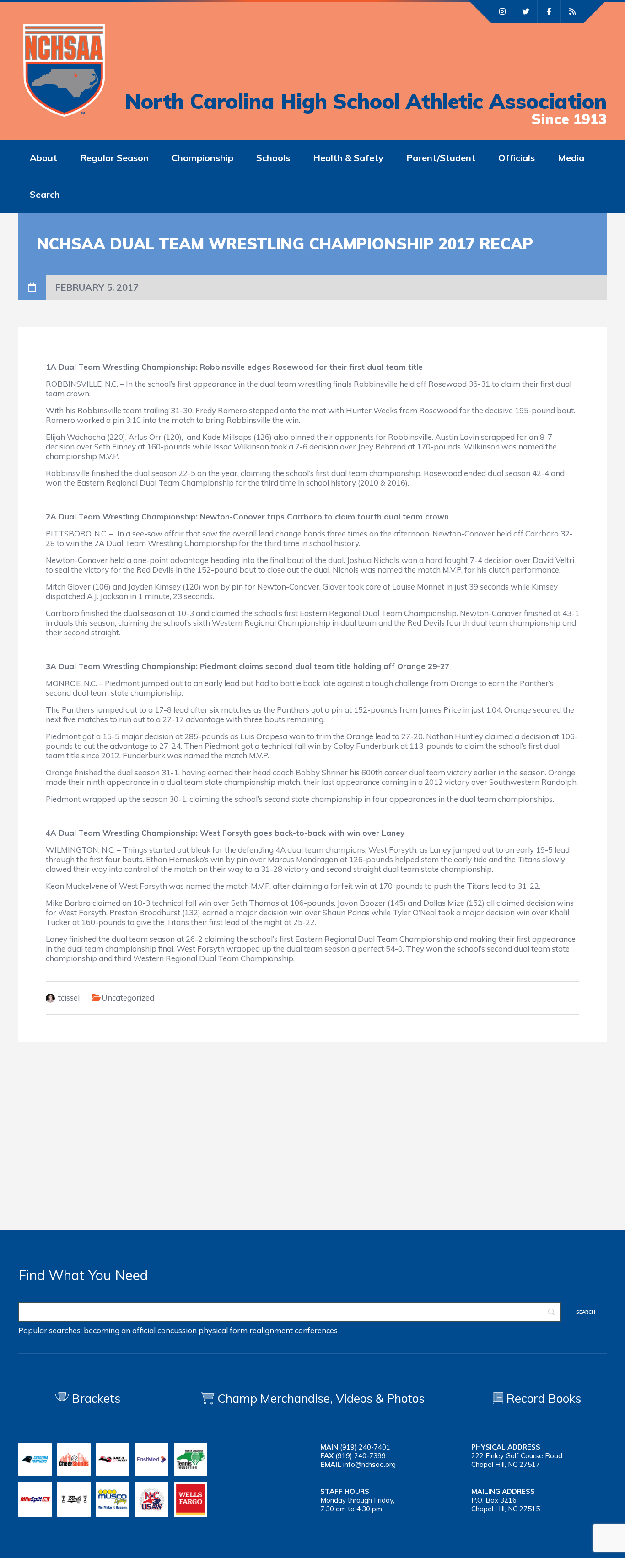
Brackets (94, 1398)
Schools (273, 157)
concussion (177, 1330)
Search (45, 194)
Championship (202, 157)
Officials (516, 157)
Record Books (542, 1398)
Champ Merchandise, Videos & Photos (321, 1398)
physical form (223, 1330)
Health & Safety (348, 157)
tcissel (69, 997)
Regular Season (114, 157)
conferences (316, 1330)
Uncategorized (128, 997)
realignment (271, 1330)
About (43, 157)
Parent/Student (440, 157)
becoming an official (120, 1330)
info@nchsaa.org (369, 1464)
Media (571, 157)
